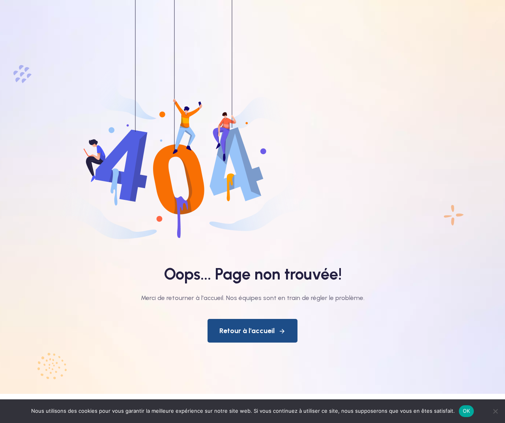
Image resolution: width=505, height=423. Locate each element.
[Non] (495, 411)
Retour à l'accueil (247, 330)
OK (466, 411)
